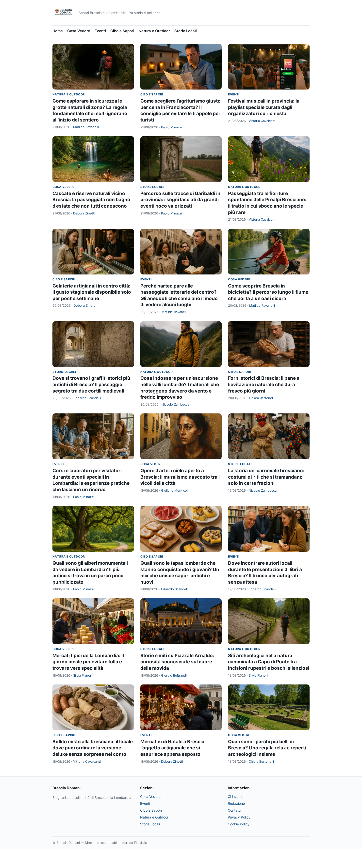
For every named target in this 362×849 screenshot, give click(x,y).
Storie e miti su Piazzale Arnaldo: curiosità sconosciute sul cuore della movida (177, 662)
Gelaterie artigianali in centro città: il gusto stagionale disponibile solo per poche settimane (91, 292)
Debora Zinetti (84, 213)
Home (57, 31)
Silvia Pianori (82, 675)
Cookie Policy (238, 824)
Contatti (234, 810)
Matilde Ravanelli (86, 127)
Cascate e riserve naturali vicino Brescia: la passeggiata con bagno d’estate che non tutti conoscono (91, 200)
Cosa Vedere (78, 31)
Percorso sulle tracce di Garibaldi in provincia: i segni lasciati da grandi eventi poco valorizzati (180, 200)
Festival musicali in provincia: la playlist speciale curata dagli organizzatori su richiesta (263, 107)
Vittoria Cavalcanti (262, 121)
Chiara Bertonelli (261, 398)
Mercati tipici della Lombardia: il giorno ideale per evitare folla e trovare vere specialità (88, 662)
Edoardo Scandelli (87, 398)
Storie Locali (185, 31)
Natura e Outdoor (154, 31)
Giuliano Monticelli (175, 490)
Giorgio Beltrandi (174, 675)
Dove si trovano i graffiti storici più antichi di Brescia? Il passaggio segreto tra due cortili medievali (91, 384)
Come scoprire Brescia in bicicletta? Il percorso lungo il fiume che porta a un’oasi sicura (268, 292)
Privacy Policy (239, 817)
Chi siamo (235, 796)
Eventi (100, 31)
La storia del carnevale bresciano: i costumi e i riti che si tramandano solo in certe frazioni (267, 477)
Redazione (236, 803)
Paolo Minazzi (171, 127)
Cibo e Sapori (122, 31)
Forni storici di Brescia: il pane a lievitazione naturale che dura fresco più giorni (263, 384)
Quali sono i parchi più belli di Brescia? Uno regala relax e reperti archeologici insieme (267, 748)
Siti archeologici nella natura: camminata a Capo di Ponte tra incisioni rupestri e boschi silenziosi (268, 662)
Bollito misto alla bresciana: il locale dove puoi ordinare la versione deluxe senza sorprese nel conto (92, 748)
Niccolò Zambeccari (176, 404)
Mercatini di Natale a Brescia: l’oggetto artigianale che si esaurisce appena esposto (173, 748)
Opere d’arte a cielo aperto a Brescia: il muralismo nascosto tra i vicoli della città (180, 477)
